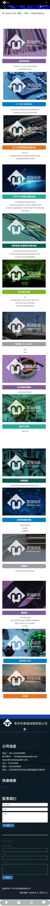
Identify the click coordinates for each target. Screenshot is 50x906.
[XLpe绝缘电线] (25, 129)
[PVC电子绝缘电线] (24, 104)
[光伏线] (25, 696)
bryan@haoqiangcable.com (15, 760)
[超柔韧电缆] (25, 43)
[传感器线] (24, 481)
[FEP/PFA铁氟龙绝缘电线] (24, 197)
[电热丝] (24, 548)
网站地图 (23, 893)
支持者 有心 (33, 893)
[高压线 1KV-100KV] (24, 344)
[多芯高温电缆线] (24, 369)
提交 (8, 825)
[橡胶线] (24, 595)
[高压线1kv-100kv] (24, 326)
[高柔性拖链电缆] (24, 520)
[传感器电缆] (24, 462)
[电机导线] (24, 408)
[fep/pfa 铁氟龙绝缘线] (24, 178)
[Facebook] (24, 729)
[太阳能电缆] (24, 678)
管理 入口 (44, 893)
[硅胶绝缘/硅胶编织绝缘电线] (24, 246)
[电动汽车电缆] (24, 643)
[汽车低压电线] (24, 273)
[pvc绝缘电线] (25, 86)
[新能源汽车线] (25, 661)
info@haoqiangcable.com (26, 756)
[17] (24, 566)
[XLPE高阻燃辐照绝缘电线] (24, 147)
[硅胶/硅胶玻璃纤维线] (24, 227)
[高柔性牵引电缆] (24, 501)
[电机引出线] (24, 426)
